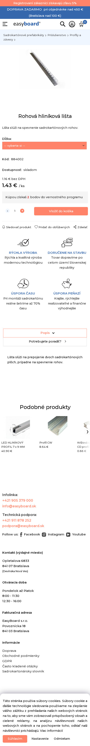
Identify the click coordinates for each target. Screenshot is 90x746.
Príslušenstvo (57, 35)
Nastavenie (40, 738)
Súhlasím (15, 739)
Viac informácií (51, 731)
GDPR (7, 661)
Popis (45, 333)
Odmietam (62, 738)
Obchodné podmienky (20, 656)
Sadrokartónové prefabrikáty (23, 35)
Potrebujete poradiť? (45, 341)
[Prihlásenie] (72, 24)
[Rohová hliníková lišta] (45, 70)
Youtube (78, 534)
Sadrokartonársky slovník (23, 671)
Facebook (31, 534)
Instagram (55, 534)
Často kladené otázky (20, 666)
